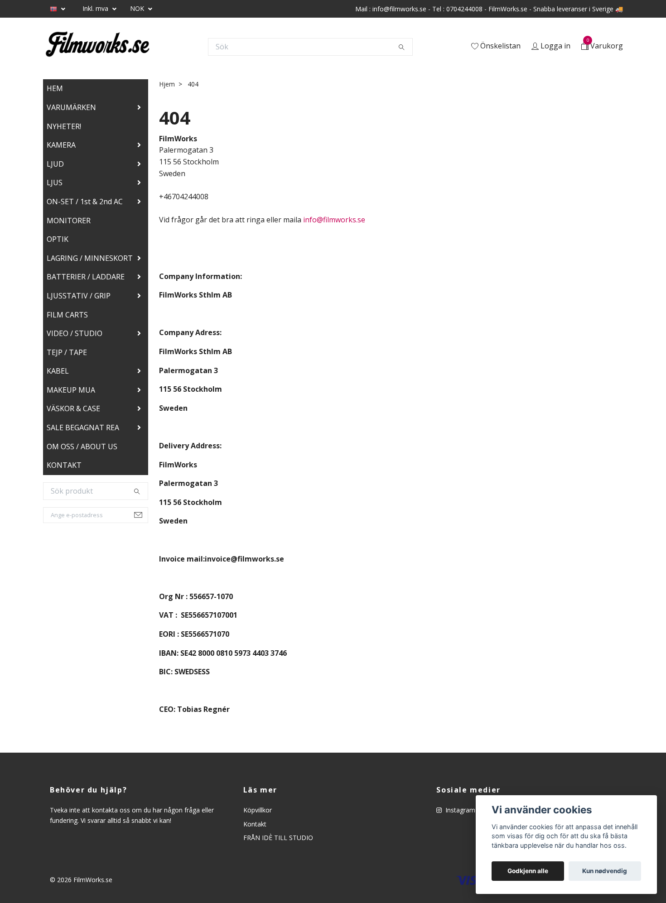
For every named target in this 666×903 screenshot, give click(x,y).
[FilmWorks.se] (97, 47)
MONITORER (69, 221)
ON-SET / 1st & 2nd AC (85, 202)
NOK (138, 8)
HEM (55, 88)
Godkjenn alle (527, 870)
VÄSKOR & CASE (73, 408)
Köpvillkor (257, 810)
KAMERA (61, 145)
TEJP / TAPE (67, 352)
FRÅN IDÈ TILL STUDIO (278, 837)
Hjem (167, 84)
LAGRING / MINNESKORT (90, 258)
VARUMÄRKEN (71, 107)
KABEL (58, 371)
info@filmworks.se (334, 220)
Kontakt (254, 824)
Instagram (459, 810)
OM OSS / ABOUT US (82, 447)
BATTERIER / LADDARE (86, 277)
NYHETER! (64, 126)
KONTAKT (64, 465)
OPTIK (57, 239)
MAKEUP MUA (71, 390)
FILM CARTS (67, 315)
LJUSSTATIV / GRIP (79, 296)
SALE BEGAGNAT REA (83, 427)
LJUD (55, 164)
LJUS (55, 182)
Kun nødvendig (604, 870)
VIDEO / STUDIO (74, 333)
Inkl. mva (96, 8)
